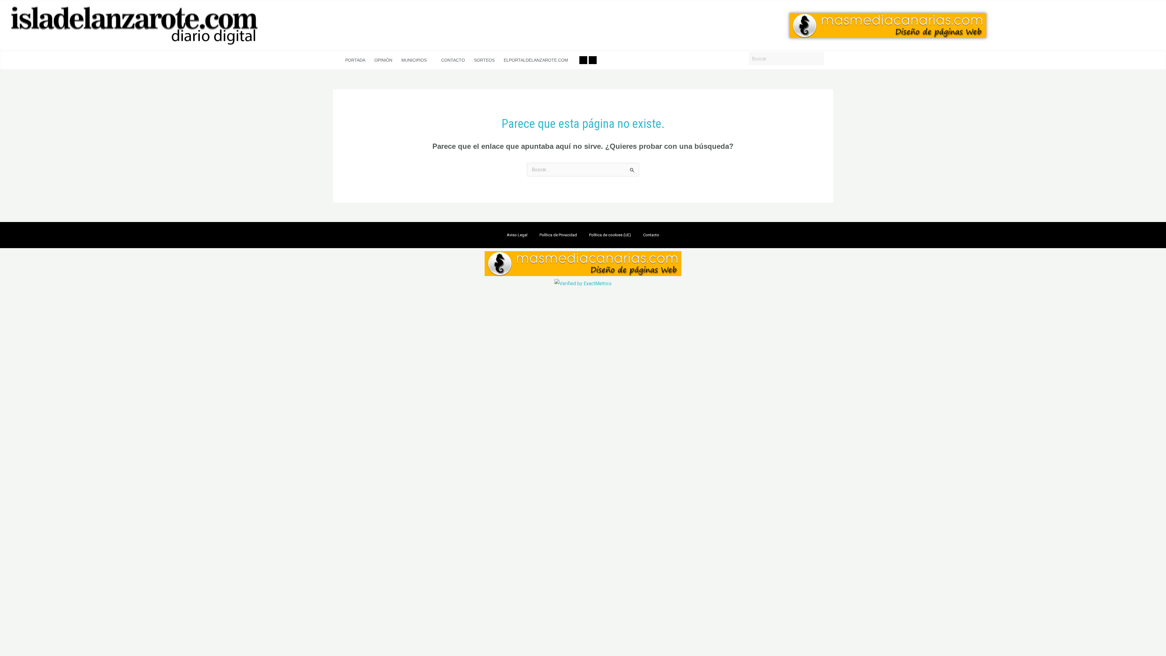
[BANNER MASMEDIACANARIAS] (887, 25)
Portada (355, 60)
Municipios (414, 60)
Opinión (383, 60)
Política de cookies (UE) (610, 235)
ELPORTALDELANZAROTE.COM (536, 60)
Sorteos (484, 60)
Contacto (453, 60)
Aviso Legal (517, 235)
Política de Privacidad (558, 235)
